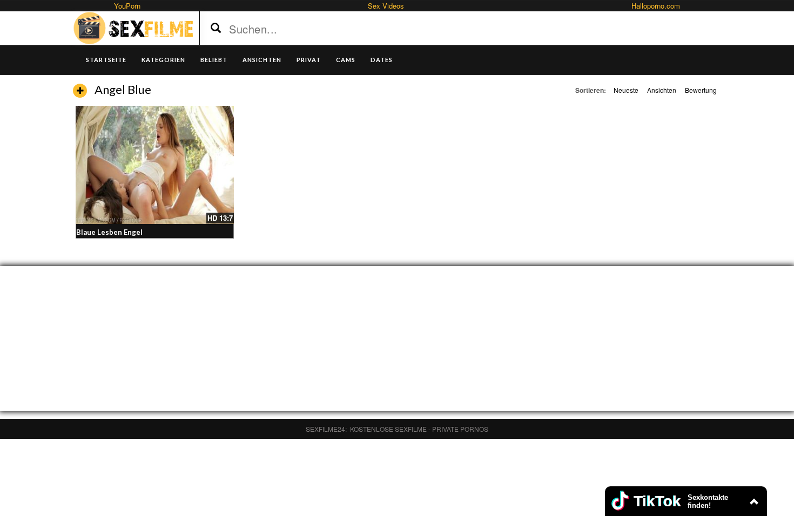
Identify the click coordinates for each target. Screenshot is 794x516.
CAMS (345, 59)
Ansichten (661, 89)
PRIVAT (309, 59)
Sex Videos (386, 5)
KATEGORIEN (163, 59)
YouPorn (127, 5)
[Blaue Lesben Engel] (155, 165)
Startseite (106, 59)
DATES (382, 59)
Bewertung (701, 89)
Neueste (626, 89)
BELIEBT (213, 59)
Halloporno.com (655, 5)
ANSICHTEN (262, 59)
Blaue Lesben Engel (109, 232)
